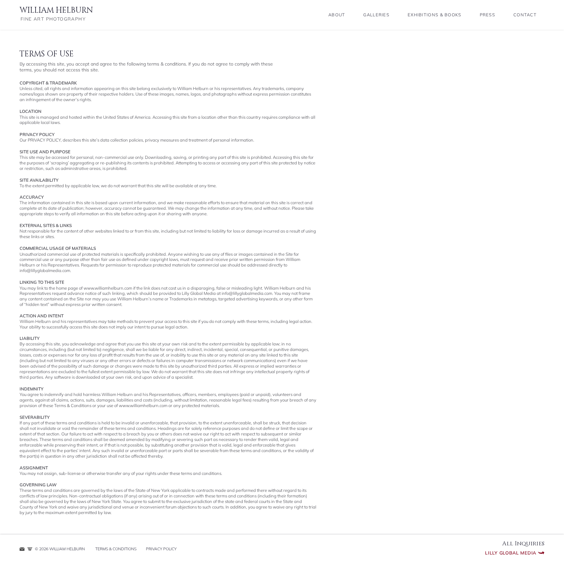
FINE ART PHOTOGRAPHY (53, 19)
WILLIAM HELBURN (56, 10)
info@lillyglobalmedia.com (45, 270)
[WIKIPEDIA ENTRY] (29, 549)
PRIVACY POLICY (44, 140)
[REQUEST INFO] (22, 549)
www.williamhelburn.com (108, 288)
